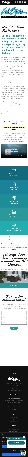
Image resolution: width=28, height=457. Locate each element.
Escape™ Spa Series (14, 419)
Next (25, 279)
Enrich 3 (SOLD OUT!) (14, 431)
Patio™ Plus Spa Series (14, 418)
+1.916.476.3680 (14, 388)
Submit (14, 328)
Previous (2, 279)
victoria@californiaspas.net (14, 390)
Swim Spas (4, 63)
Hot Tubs (20, 61)
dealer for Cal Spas (12, 61)
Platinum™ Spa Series (14, 421)
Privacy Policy (14, 409)
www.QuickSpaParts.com (11, 247)
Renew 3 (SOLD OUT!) (14, 429)
